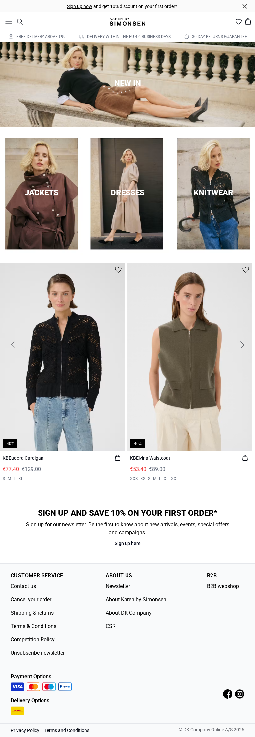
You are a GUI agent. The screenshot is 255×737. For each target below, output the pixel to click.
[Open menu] (7, 21)
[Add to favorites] (118, 269)
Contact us (23, 586)
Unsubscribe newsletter (38, 653)
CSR (111, 626)
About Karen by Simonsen (136, 599)
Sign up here (128, 543)
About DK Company (129, 613)
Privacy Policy (25, 730)
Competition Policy (33, 639)
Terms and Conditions (66, 730)
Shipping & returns (32, 613)
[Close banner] (245, 6)
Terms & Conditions (33, 626)
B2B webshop (223, 586)
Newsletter (118, 586)
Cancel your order (31, 599)
